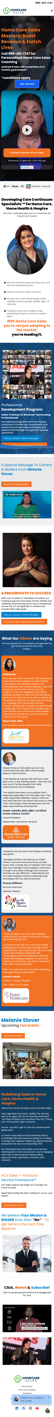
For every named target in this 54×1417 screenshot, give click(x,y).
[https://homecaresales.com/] (27, 1379)
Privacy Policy (27, 1386)
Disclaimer (27, 1393)
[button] (52, 10)
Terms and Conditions (27, 1390)
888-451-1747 (44, 2)
